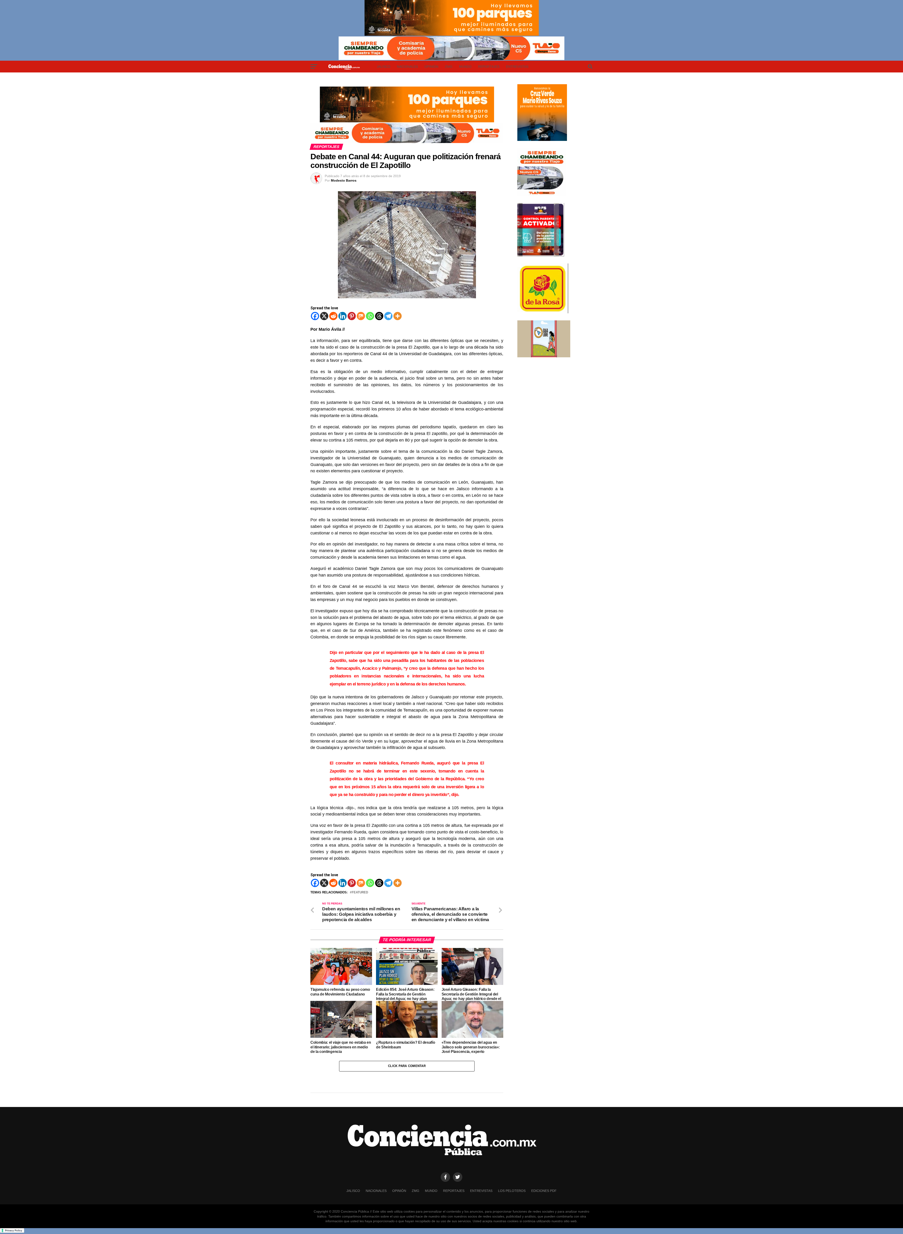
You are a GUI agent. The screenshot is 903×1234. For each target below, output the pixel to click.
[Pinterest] (352, 316)
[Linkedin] (342, 316)
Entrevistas (517, 66)
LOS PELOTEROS (512, 1191)
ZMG (448, 66)
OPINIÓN (431, 66)
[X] (324, 316)
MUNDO (465, 66)
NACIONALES (407, 66)
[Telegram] (388, 316)
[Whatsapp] (370, 316)
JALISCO (383, 66)
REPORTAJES (488, 66)
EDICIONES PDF (544, 1191)
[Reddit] (333, 316)
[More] (397, 316)
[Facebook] (315, 316)
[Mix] (361, 316)
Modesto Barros (343, 180)
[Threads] (379, 316)
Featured (360, 892)
